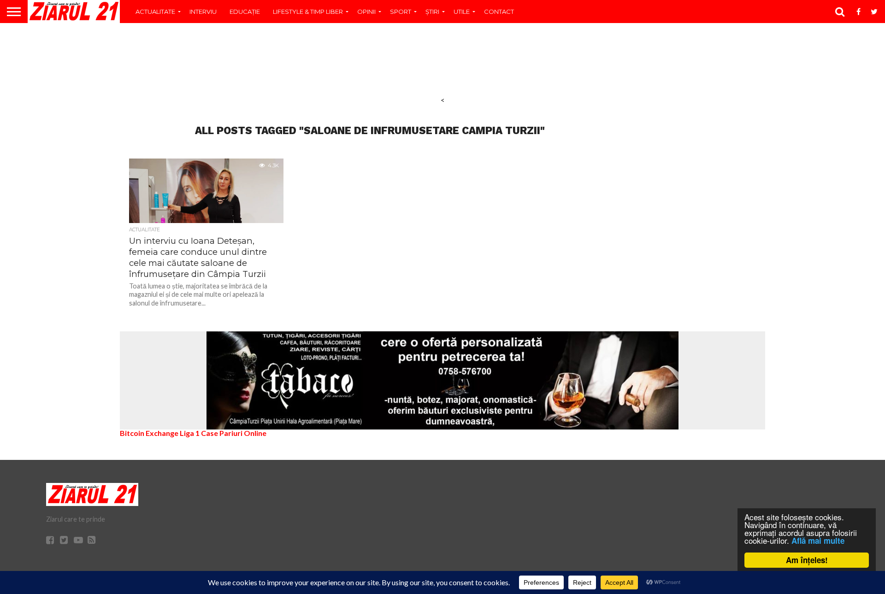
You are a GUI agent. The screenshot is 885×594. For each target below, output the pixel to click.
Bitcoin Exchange (149, 433)
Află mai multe (817, 540)
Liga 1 (190, 433)
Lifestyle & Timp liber (308, 11)
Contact (499, 11)
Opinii (366, 11)
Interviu (203, 11)
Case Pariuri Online (233, 433)
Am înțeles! (807, 559)
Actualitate (155, 11)
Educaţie (245, 11)
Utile (462, 11)
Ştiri (432, 11)
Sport (400, 11)
